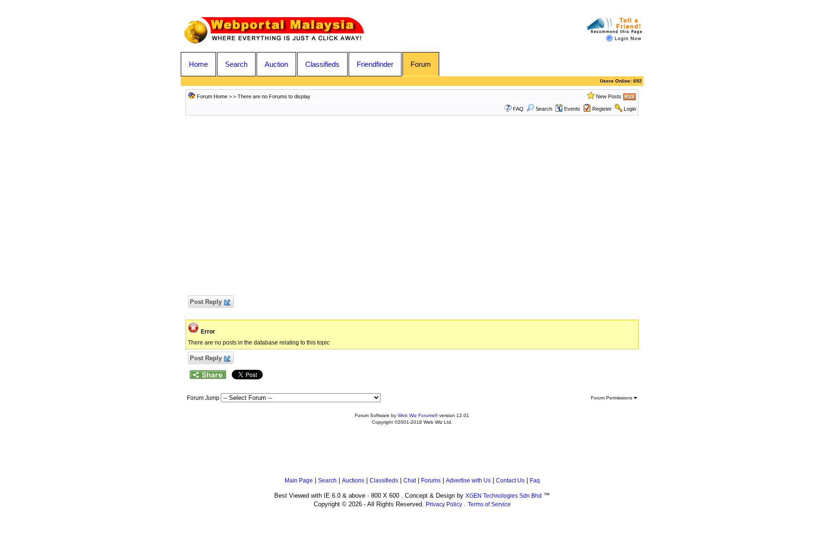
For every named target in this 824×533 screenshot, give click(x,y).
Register (602, 109)
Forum (421, 64)
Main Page (299, 480)
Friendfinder (375, 64)
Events (572, 109)
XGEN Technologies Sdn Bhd (503, 495)
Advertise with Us (468, 480)
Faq (535, 480)
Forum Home (212, 96)
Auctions (353, 480)
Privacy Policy (444, 504)
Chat (409, 480)
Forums (431, 480)
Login (630, 109)
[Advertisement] (412, 210)
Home (198, 64)
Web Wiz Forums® (418, 415)
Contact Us (510, 480)
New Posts (608, 96)
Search (236, 64)
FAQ (518, 109)
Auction (276, 64)
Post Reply (206, 301)
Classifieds (322, 64)
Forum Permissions (612, 397)
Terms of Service (489, 504)
